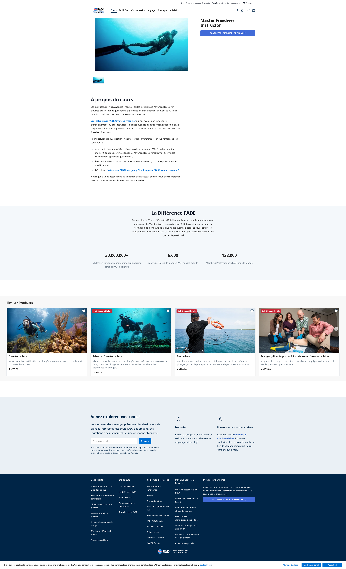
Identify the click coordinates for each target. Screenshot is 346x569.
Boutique (162, 10)
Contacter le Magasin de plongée (228, 33)
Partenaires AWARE (155, 537)
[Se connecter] (242, 11)
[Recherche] (236, 11)
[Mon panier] (253, 11)
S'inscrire (145, 441)
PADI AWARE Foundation (158, 515)
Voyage (151, 10)
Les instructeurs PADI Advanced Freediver (113, 120)
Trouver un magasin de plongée (198, 3)
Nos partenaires (154, 501)
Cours (114, 10)
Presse (150, 495)
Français (247, 3)
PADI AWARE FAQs (155, 521)
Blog (182, 3)
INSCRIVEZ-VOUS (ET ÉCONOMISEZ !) (229, 499)
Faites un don (153, 532)
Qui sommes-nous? (127, 486)
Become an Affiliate (99, 540)
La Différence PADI (127, 492)
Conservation (138, 10)
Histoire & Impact (155, 526)
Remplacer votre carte (220, 3)
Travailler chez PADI (128, 512)
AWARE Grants (153, 543)
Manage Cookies (290, 565)
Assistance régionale (184, 543)
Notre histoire (125, 497)
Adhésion (174, 10)
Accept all (332, 565)
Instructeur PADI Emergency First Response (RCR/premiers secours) (143, 170)
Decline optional (311, 565)
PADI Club (124, 10)
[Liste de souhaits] (248, 11)
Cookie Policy (205, 565)
